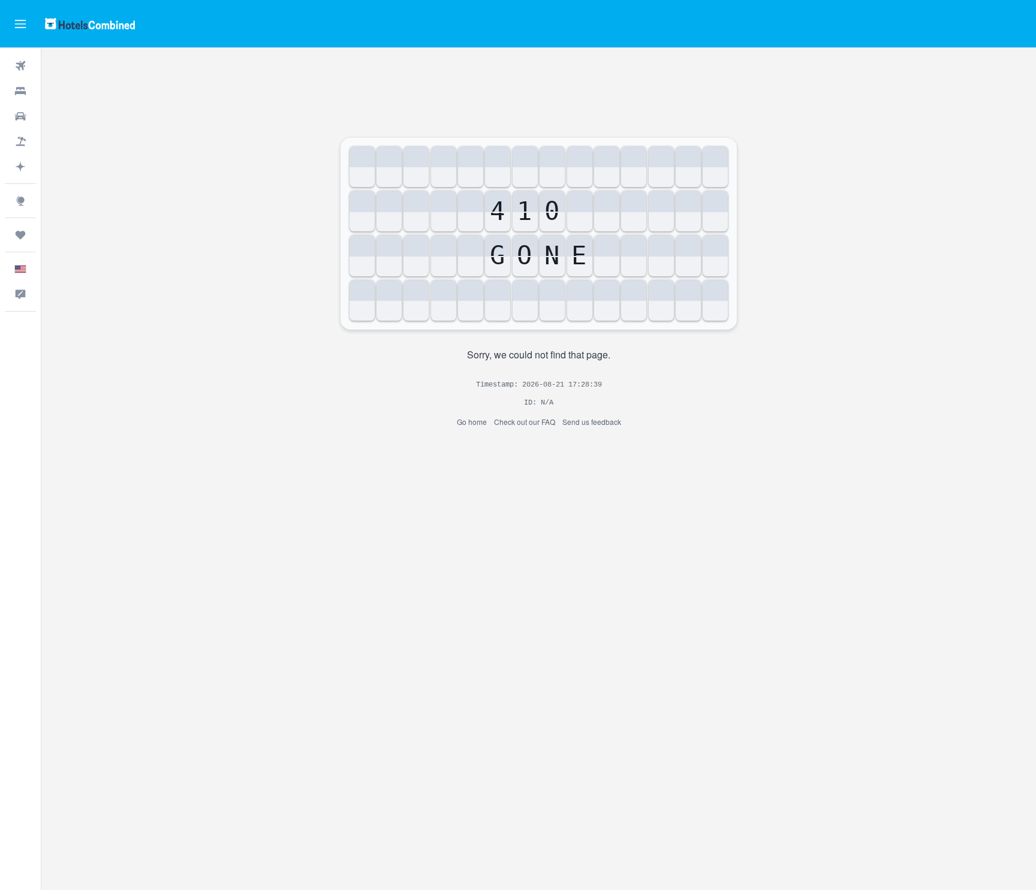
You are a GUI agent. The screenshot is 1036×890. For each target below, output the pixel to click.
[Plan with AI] (20, 167)
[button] (20, 24)
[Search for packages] (20, 141)
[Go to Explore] (20, 201)
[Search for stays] (20, 91)
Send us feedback (591, 422)
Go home (472, 422)
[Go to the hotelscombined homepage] (90, 23)
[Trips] (20, 235)
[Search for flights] (20, 66)
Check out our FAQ (524, 422)
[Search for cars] (20, 116)
